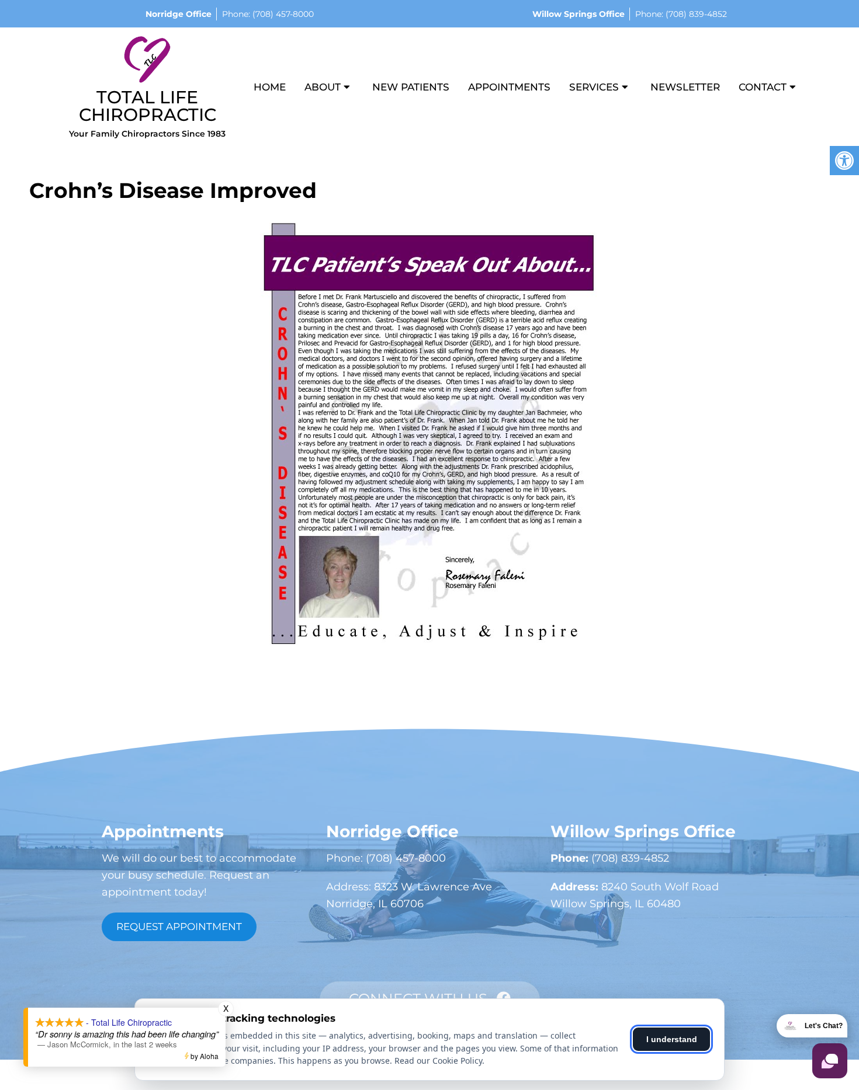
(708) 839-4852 (695, 14)
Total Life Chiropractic (147, 106)
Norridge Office (179, 14)
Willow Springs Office (578, 14)
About (322, 87)
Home (270, 87)
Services (594, 87)
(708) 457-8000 (282, 14)
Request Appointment (179, 926)
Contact (763, 87)
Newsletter (685, 87)
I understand (671, 1039)
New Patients (410, 87)
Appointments (509, 87)
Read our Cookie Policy (438, 1060)
